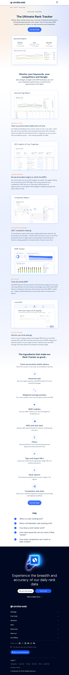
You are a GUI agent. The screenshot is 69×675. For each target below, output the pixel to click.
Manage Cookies (15, 667)
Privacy (28, 664)
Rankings (13, 612)
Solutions (14, 620)
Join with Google (26, 591)
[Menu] (57, 2)
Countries (21, 664)
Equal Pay (47, 664)
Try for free (34, 29)
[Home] (18, 2)
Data (12, 625)
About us (14, 633)
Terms (40, 664)
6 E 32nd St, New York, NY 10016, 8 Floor (24, 647)
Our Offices (14, 638)
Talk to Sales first (33, 597)
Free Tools (14, 616)
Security (34, 664)
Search (16, 7)
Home (11, 7)
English (13, 660)
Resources (14, 629)
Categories (14, 664)
